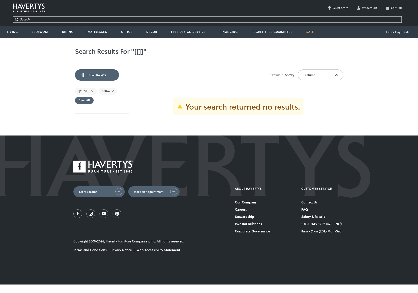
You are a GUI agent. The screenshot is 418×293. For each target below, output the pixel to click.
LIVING (12, 32)
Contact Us (309, 202)
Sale (310, 32)
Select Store (340, 8)
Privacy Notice (121, 249)
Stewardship (244, 216)
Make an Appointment (148, 192)
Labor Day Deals (397, 32)
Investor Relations (248, 223)
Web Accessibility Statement (158, 249)
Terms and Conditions (90, 249)
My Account (369, 8)
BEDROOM (40, 32)
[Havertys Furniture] (103, 171)
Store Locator (88, 192)
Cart (396, 8)
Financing (229, 32)
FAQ (304, 209)
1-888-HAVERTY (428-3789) (321, 223)
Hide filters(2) (97, 75)
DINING (68, 32)
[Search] (16, 19)
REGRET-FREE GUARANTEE (272, 32)
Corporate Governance (252, 231)
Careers (241, 209)
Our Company (246, 202)
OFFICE (126, 32)
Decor (151, 32)
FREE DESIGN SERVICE (188, 32)
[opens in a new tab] (77, 217)
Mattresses (97, 32)
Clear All (84, 100)
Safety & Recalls (313, 216)
